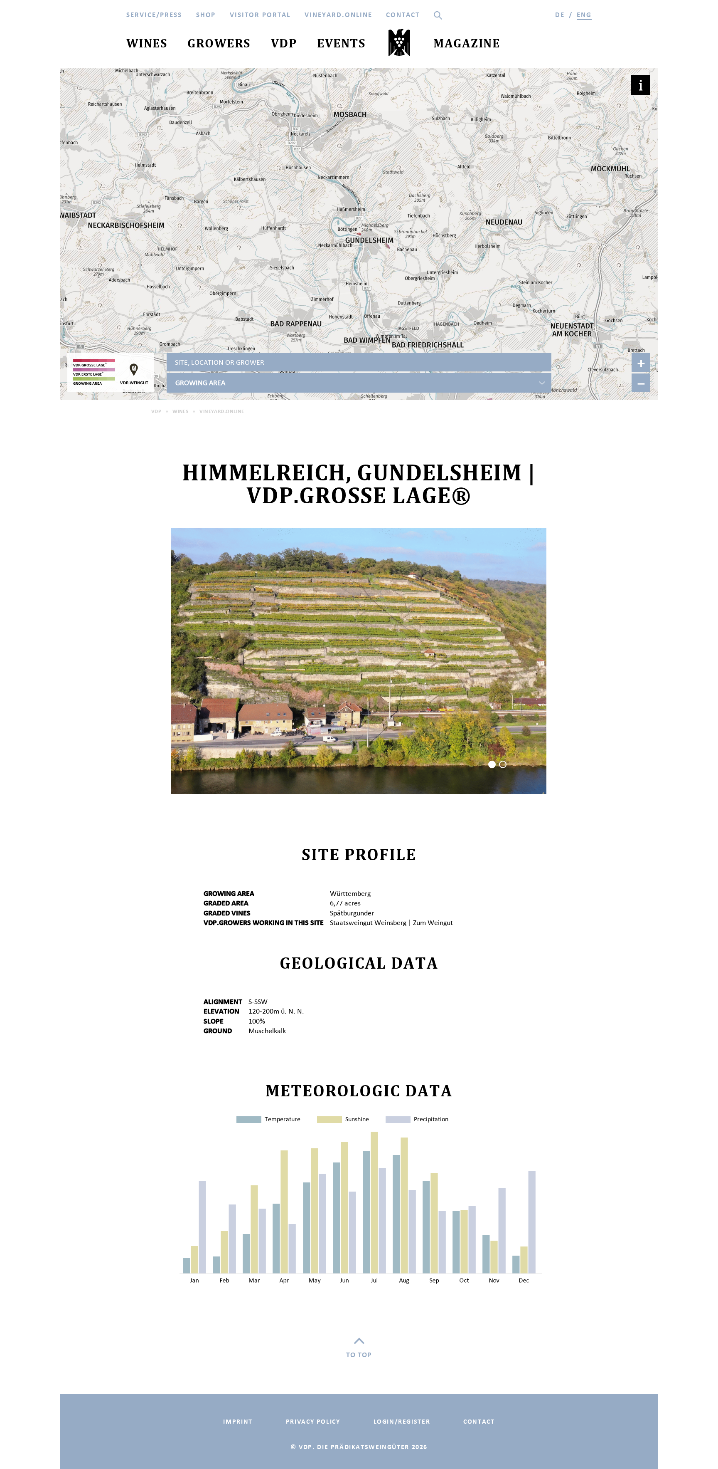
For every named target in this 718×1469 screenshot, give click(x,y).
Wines (180, 411)
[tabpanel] (358, 661)
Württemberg (350, 893)
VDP (156, 411)
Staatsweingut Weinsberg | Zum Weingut (391, 922)
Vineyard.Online (221, 411)
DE (560, 14)
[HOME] (399, 44)
